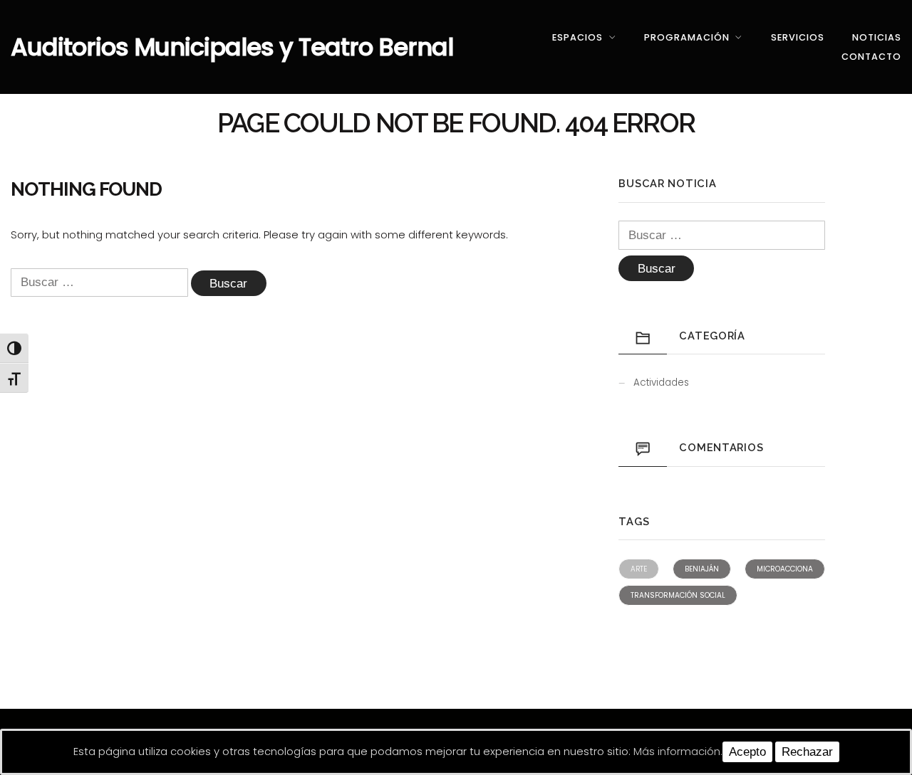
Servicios (797, 37)
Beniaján (702, 569)
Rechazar (807, 752)
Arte (639, 569)
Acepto (747, 752)
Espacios (577, 37)
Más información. (677, 751)
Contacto (871, 57)
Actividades (661, 382)
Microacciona (785, 569)
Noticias (876, 37)
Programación (687, 37)
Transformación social (678, 595)
